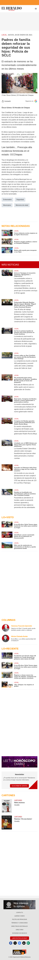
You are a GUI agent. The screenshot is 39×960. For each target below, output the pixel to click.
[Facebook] (10, 943)
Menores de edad (22, 205)
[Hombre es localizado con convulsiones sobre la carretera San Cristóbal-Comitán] (7, 500)
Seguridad (20, 199)
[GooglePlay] (28, 943)
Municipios (7, 205)
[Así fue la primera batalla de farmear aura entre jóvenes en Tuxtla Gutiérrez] (7, 339)
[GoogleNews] (19, 943)
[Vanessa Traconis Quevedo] (6, 628)
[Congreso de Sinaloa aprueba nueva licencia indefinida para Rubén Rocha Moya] (7, 427)
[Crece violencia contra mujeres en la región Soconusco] (7, 233)
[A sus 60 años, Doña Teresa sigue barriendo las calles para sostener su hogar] (7, 665)
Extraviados (7, 199)
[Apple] (24, 943)
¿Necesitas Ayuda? (19, 938)
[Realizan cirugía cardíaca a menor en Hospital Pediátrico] (7, 241)
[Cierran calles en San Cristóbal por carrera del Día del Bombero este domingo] (7, 362)
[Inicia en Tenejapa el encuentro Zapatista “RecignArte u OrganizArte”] (7, 283)
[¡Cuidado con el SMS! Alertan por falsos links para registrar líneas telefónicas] (7, 451)
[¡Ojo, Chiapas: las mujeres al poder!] (7, 684)
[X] (15, 943)
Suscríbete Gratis (19, 786)
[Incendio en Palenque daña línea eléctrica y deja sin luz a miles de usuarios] (7, 475)
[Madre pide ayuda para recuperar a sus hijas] (7, 250)
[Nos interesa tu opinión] (20, 904)
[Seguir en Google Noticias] (35, 101)
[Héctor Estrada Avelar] (6, 638)
